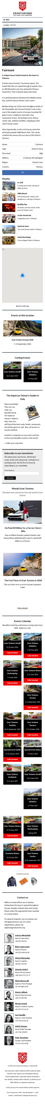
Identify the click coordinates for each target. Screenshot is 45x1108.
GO (22, 172)
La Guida (6, 25)
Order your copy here (14, 443)
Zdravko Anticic (21, 970)
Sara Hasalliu (20, 1015)
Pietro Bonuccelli (22, 981)
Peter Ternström (21, 1038)
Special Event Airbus (32, 750)
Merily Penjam (21, 1026)
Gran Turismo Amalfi (12, 372)
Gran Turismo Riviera (32, 671)
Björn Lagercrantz (22, 947)
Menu (7, 19)
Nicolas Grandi (21, 1004)
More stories (22, 608)
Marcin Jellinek (21, 992)
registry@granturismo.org (14, 928)
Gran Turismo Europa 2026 (22, 340)
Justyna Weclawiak (22, 935)
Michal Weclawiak (22, 958)
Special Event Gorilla (12, 750)
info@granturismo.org (13, 922)
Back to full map (22, 306)
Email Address (9, 470)
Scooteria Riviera (12, 854)
